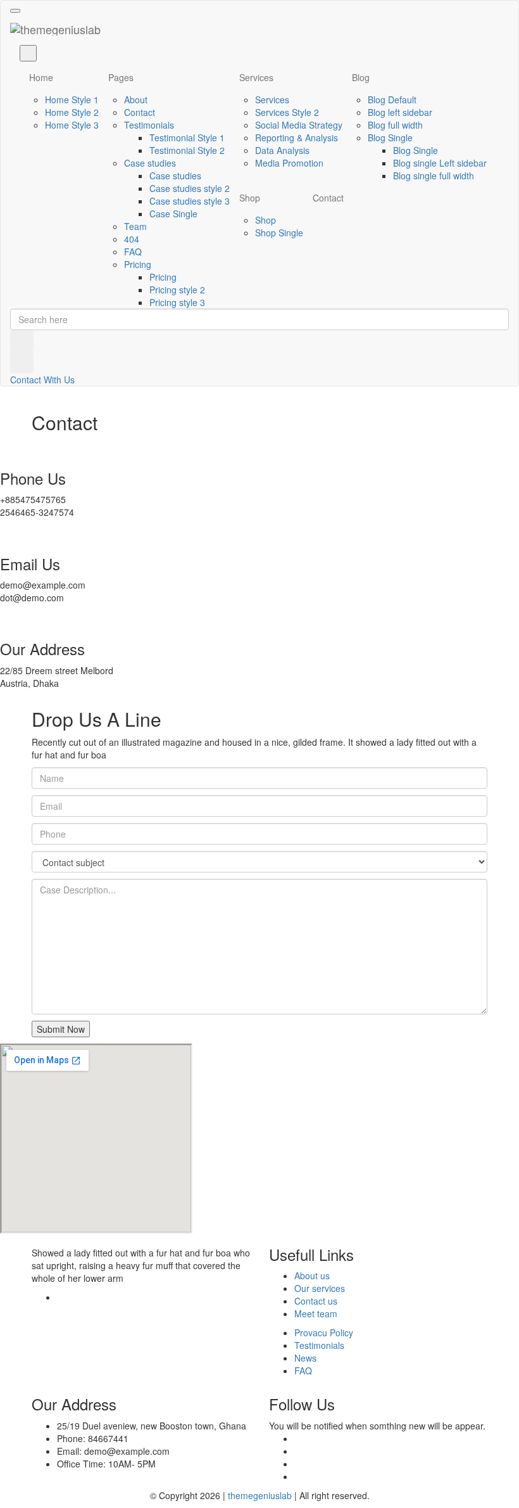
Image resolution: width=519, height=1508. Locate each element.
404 (131, 239)
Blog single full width (433, 175)
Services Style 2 (287, 112)
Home (41, 77)
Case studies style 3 (189, 201)
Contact (139, 112)
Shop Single (279, 232)
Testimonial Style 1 (187, 137)
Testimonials (149, 124)
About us (312, 1275)
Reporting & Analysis (296, 137)
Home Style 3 (72, 124)
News (305, 1357)
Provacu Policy (323, 1332)
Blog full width (395, 124)
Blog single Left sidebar (440, 163)
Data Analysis (282, 150)
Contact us (315, 1300)
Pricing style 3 (177, 302)
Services (256, 77)
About (135, 99)
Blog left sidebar (400, 112)
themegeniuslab (260, 1495)
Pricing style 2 (177, 289)
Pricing (137, 264)
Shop (249, 197)
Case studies (150, 163)
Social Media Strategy (298, 124)
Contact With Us (42, 379)
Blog (361, 77)
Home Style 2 (72, 112)
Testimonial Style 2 (187, 150)
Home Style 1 (72, 99)
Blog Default (392, 99)
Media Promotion (289, 163)
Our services (319, 1288)
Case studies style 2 (189, 188)
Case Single (173, 213)
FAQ (133, 251)
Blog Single (390, 137)
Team (135, 226)
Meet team (315, 1313)
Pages (121, 77)
